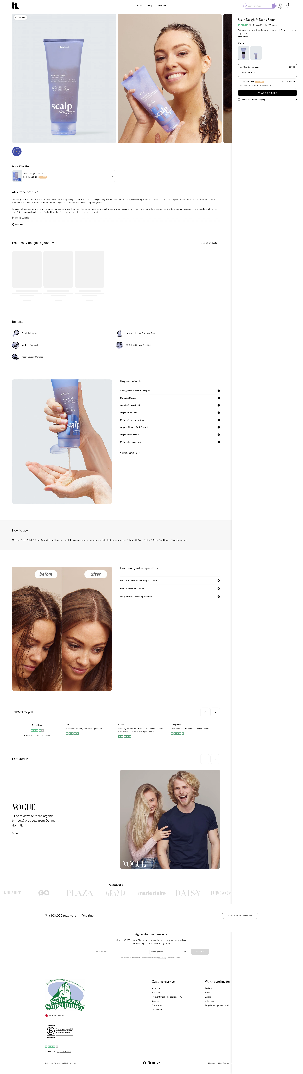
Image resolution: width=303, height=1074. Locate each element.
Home (139, 6)
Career (208, 997)
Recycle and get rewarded (217, 1005)
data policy (162, 958)
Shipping (156, 1001)
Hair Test (162, 6)
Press (207, 992)
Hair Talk (156, 992)
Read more (243, 36)
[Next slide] (213, 78)
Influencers (210, 1001)
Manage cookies (215, 1063)
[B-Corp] (60, 1031)
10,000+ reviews (271, 25)
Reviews (208, 988)
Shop (150, 6)
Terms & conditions (231, 1063)
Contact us (157, 1005)
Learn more (269, 85)
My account (157, 1009)
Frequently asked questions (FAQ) (167, 997)
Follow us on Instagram (240, 916)
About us (156, 988)
